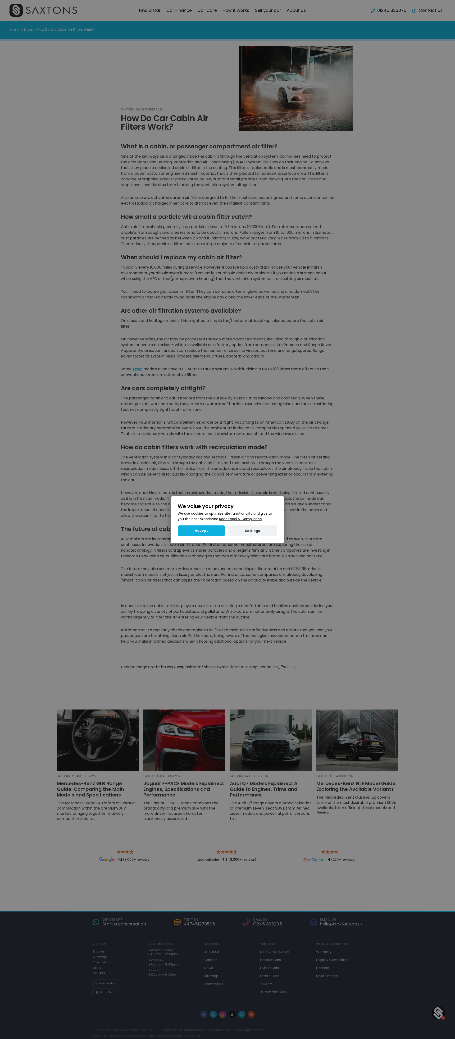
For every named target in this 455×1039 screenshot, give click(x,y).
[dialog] (227, 519)
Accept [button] (201, 530)
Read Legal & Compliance (240, 519)
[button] (252, 530)
